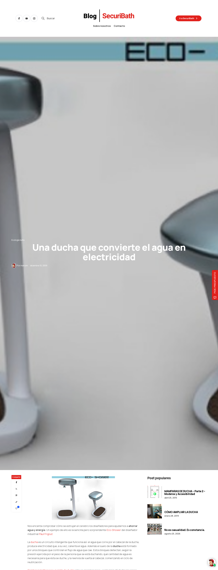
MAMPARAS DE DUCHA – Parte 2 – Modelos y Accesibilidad (184, 492)
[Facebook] (16, 482)
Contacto (119, 25)
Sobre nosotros (102, 25)
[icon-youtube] (26, 18)
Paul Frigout (46, 534)
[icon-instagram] (34, 18)
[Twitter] (16, 489)
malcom (24, 265)
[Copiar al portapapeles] (16, 502)
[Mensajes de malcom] (14, 265)
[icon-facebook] (19, 18)
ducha (34, 542)
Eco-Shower (114, 530)
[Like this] (16, 508)
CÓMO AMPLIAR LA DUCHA (181, 512)
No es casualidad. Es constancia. (184, 530)
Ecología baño (18, 240)
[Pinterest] (16, 495)
